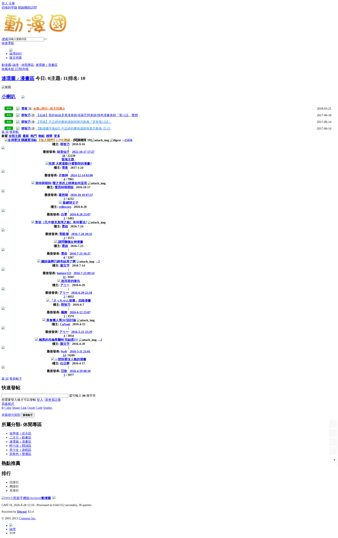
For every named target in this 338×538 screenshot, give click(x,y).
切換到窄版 (9, 7)
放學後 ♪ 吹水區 (20, 433)
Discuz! (22, 511)
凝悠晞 (63, 194)
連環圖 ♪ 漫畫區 (47, 65)
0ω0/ (64, 351)
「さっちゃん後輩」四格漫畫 (70, 300)
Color (8, 407)
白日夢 (65, 363)
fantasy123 (64, 273)
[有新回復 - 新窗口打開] (33, 183)
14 (64, 355)
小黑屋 (14, 498)
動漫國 (6, 65)
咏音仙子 (63, 151)
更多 (57, 136)
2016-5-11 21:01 (80, 351)
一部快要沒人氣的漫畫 (70, 359)
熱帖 (41, 136)
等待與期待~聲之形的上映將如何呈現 (61, 183)
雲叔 (65, 226)
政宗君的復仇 (70, 281)
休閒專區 (27, 65)
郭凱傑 (64, 234)
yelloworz (65, 206)
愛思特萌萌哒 (64, 187)
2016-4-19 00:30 (80, 371)
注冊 (12, 3)
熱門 (34, 136)
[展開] (6, 87)
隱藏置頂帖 (29, 140)
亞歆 (64, 371)
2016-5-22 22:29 (81, 331)
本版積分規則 (11, 414)
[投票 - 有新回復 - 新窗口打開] (51, 163)
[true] (45, 39)
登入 (5, 3)
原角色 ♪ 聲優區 (20, 454)
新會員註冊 (53, 399)
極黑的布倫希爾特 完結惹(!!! (58, 339)
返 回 (5, 131)
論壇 (15, 53)
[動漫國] (35, 31)
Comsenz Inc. (27, 518)
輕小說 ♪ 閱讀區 (20, 445)
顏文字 (65, 265)
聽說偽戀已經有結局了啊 (58, 261)
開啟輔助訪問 (27, 7)
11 (64, 277)
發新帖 (14, 131)
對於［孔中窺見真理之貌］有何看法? (61, 222)
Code (39, 407)
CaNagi (65, 324)
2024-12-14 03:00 (81, 175)
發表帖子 (15, 378)
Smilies (47, 407)
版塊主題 (69, 159)
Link (24, 407)
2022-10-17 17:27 (83, 151)
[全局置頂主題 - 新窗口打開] (13, 140)
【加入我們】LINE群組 (54, 140)
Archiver (35, 498)
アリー (65, 285)
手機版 (24, 498)
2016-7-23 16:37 (80, 253)
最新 (26, 136)
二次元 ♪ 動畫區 (20, 437)
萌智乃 (65, 144)
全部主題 (15, 136)
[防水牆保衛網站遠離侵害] (54, 498)
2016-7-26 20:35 (81, 234)
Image (16, 407)
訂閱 (18, 69)
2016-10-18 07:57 (81, 194)
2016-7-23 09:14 (84, 273)
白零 (64, 214)
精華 (49, 136)
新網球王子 (70, 202)
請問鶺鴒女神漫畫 (70, 241)
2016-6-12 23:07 (80, 312)
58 (63, 155)
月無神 (63, 175)
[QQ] (5, 498)
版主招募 (15, 57)
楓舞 (64, 312)
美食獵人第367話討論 (61, 320)
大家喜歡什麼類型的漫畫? (74, 163)
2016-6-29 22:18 (81, 292)
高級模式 (8, 404)
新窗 (5, 136)
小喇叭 (9, 96)
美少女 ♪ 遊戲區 (20, 449)
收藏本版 (8, 69)
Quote (31, 407)
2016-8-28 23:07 (80, 214)
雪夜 (65, 167)
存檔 (25, 69)
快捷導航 (8, 43)
